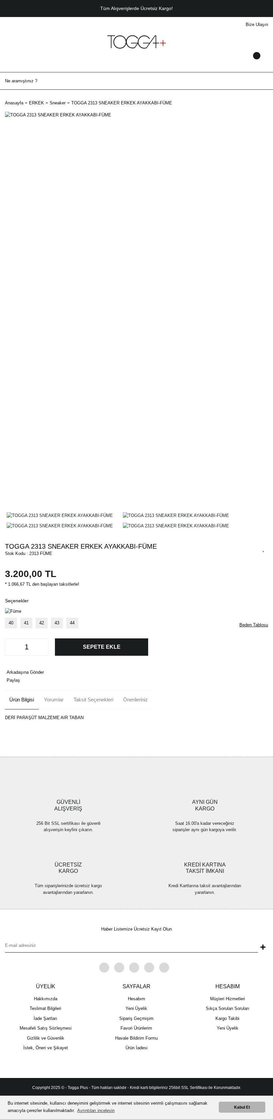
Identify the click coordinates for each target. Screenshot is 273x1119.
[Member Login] (136, 62)
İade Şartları (45, 1018)
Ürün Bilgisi (21, 699)
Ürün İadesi (136, 1047)
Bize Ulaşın (257, 24)
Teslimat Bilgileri (45, 1008)
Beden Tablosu (253, 624)
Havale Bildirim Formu (136, 1038)
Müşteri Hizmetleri (227, 998)
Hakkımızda (45, 998)
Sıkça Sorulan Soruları (227, 1008)
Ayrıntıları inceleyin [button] (96, 1110)
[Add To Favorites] (264, 548)
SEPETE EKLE (102, 647)
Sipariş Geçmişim (136, 1018)
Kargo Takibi (227, 1018)
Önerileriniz (135, 699)
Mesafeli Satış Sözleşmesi (46, 1028)
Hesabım (136, 998)
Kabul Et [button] (242, 1107)
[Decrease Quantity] (12, 647)
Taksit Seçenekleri (93, 699)
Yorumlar (54, 699)
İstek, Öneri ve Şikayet (45, 1047)
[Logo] (136, 41)
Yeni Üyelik (136, 1008)
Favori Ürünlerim (136, 1028)
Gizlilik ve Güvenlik (45, 1038)
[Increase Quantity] (41, 647)
